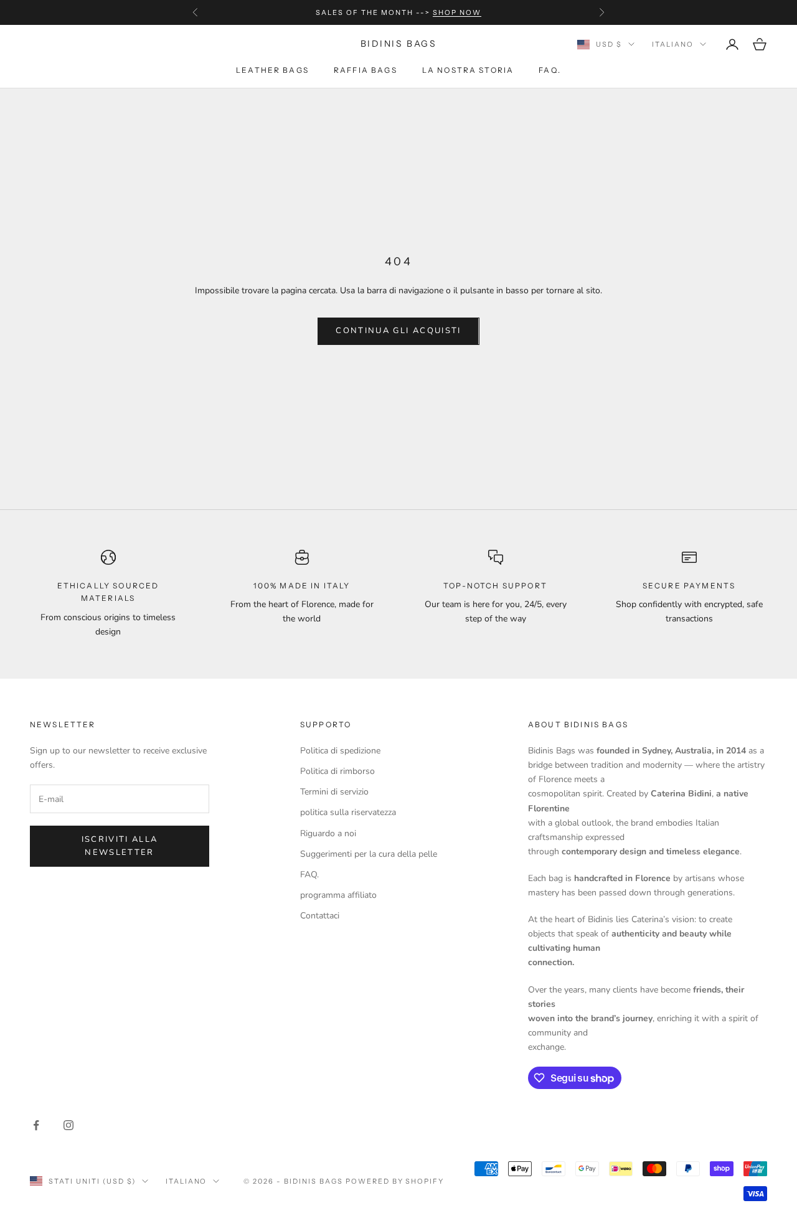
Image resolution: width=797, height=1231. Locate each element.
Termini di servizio (334, 792)
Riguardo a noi (328, 833)
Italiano (673, 44)
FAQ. (550, 70)
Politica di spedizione (340, 751)
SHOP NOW (457, 12)
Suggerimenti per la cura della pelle (368, 854)
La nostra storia (468, 70)
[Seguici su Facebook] (36, 1125)
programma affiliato (338, 895)
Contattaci (319, 916)
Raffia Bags (365, 70)
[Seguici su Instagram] (68, 1125)
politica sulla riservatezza (348, 812)
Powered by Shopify (395, 1181)
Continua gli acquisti (398, 330)
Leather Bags (272, 70)
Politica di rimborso (337, 771)
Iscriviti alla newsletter (120, 846)
